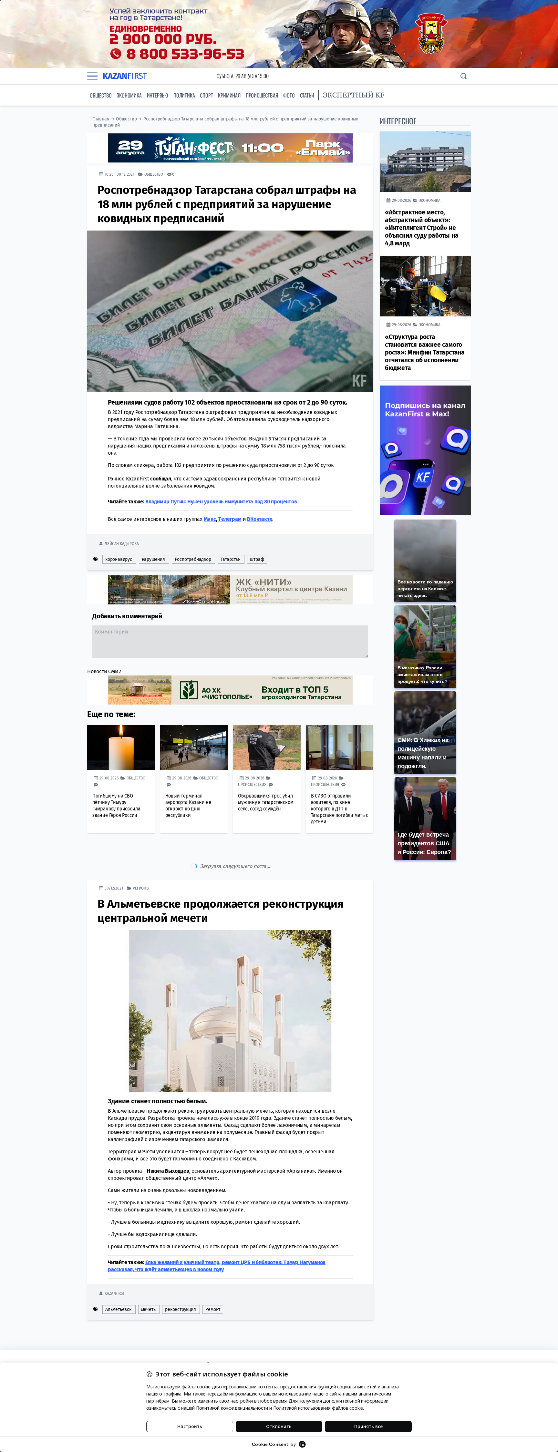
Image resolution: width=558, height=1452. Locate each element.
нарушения (153, 559)
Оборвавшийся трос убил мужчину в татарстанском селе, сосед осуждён (265, 802)
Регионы (141, 861)
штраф (257, 559)
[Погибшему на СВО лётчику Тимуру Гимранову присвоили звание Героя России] (121, 747)
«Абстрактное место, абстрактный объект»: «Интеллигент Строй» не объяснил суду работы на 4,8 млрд (421, 228)
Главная (100, 119)
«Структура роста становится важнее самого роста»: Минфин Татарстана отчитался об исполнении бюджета (425, 352)
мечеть (148, 1282)
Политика (184, 95)
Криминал (229, 95)
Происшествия (262, 95)
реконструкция (180, 1282)
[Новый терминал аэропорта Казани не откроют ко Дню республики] (194, 747)
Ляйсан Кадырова (122, 543)
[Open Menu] (92, 76)
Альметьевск (118, 1282)
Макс (210, 519)
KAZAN (125, 76)
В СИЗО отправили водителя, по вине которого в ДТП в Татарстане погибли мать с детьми (339, 809)
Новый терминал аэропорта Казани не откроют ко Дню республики (188, 805)
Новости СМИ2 (104, 671)
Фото (288, 95)
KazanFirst (114, 1266)
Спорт (206, 95)
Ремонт (212, 1282)
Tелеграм (229, 519)
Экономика (129, 95)
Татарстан (230, 559)
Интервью (157, 95)
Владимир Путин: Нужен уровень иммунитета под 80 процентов (221, 502)
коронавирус (118, 559)
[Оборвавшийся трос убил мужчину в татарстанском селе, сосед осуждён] (267, 747)
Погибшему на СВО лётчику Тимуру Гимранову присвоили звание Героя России (116, 805)
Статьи (307, 95)
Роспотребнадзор (193, 559)
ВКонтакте (259, 519)
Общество (100, 95)
